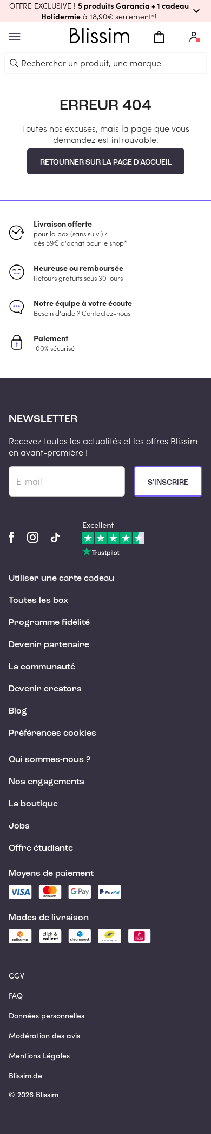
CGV (16, 975)
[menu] (14, 37)
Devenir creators (45, 689)
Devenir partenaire (49, 645)
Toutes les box (38, 600)
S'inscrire (168, 482)
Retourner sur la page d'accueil (106, 162)
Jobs (19, 826)
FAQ (16, 995)
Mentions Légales (39, 1055)
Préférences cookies (52, 733)
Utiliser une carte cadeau (61, 578)
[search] (14, 63)
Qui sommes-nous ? (49, 760)
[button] (105, 11)
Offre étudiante (41, 848)
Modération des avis (44, 1035)
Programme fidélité (49, 623)
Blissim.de (25, 1075)
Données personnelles (46, 1015)
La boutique (33, 804)
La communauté (42, 667)
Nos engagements (46, 782)
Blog (18, 711)
